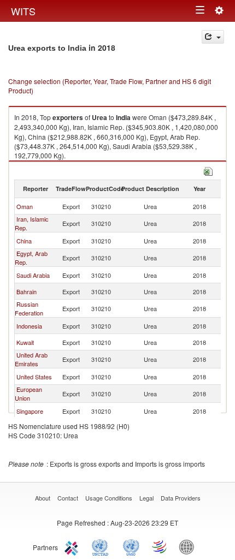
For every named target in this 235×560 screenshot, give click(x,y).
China (24, 240)
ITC (73, 546)
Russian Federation (29, 308)
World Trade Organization (160, 546)
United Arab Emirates (31, 359)
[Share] (213, 37)
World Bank (189, 546)
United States (34, 376)
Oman (24, 206)
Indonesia (29, 325)
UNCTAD (102, 546)
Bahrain (26, 291)
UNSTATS (131, 546)
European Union (28, 393)
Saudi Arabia (33, 275)
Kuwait (25, 342)
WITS (23, 11)
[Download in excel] (208, 170)
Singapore (29, 411)
